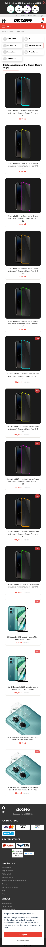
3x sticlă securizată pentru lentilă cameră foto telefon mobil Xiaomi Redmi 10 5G (23, 788)
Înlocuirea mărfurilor (8, 910)
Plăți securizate (7, 874)
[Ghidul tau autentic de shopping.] (28, 853)
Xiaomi (11, 31)
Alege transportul (7, 871)
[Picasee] (23, 20)
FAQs (3, 894)
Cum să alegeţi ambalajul (10, 887)
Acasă (4, 31)
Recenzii (4, 884)
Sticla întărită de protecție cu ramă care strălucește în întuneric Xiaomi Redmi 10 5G (23, 113)
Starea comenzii (7, 903)
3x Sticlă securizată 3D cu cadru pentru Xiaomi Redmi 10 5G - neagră (23, 688)
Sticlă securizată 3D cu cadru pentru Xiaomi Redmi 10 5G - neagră (23, 638)
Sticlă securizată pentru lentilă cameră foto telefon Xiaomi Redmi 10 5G (23, 738)
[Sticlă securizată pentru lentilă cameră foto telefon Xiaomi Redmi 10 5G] (22, 716)
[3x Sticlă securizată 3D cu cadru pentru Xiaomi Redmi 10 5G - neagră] (22, 666)
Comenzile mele (7, 906)
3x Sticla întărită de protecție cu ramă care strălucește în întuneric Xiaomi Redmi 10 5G (23, 376)
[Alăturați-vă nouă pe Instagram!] (3, 811)
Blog (3, 890)
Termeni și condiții (7, 877)
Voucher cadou (6, 867)
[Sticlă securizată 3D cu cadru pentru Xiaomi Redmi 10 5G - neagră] (22, 616)
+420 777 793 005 (20, 16)
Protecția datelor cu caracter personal (14, 881)
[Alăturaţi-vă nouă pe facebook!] (3, 807)
